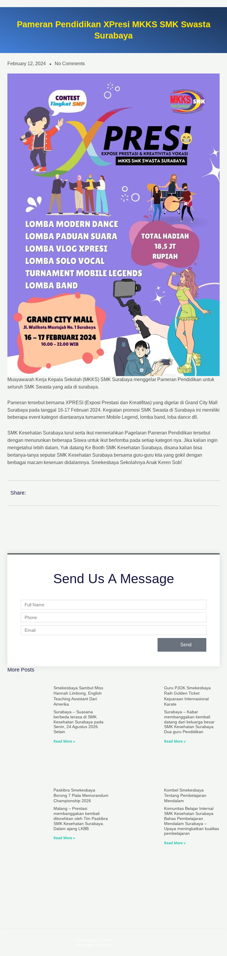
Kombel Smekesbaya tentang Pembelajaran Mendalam (185, 795)
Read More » (64, 741)
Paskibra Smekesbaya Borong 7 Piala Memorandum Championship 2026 (80, 795)
